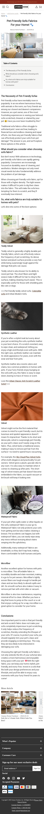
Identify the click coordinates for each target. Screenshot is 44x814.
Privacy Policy (38, 800)
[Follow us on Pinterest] (8, 778)
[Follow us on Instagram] (13, 778)
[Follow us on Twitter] (23, 778)
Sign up (37, 768)
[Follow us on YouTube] (18, 778)
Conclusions (10, 85)
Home (3, 13)
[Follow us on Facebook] (3, 778)
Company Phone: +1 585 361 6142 (21, 808)
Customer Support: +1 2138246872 (20, 805)
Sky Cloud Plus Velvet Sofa (28, 457)
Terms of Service (22, 802)
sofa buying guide (13, 13)
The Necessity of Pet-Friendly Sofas (18, 70)
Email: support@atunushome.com (21, 810)
